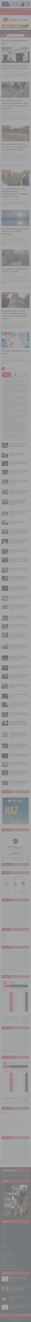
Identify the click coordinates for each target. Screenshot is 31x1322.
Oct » (7, 1133)
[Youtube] (5, 13)
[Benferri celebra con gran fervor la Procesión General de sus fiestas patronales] (5, 481)
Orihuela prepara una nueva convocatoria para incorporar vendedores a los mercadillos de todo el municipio (15, 435)
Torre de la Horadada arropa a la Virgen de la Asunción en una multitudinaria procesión (18, 445)
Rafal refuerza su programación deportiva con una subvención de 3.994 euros (18, 1279)
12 (19, 1121)
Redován (4, 1239)
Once (3, 943)
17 (11, 1124)
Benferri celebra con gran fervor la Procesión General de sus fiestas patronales (19, 482)
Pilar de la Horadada (7, 1255)
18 (15, 1124)
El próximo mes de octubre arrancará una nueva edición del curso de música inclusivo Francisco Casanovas (15, 411)
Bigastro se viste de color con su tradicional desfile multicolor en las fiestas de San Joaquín (19, 492)
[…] (7, 121)
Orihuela (4, 1225)
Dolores (4, 1244)
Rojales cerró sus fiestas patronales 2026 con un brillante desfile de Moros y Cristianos (19, 782)
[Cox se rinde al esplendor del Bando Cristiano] (5, 696)
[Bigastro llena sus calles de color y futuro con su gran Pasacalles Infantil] (5, 513)
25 (15, 1126)
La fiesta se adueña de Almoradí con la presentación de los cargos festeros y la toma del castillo (19, 578)
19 (19, 1124)
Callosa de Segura (6, 1252)
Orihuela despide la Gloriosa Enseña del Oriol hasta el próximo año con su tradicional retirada (19, 676)
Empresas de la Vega (7, 1266)
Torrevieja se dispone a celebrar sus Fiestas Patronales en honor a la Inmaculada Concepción (19, 1288)
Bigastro (4, 1233)
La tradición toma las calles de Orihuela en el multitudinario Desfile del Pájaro (19, 686)
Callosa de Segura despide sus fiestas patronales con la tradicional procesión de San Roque (19, 472)
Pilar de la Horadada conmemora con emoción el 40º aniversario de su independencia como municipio (19, 588)
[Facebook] (1, 13)
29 (3, 1129)
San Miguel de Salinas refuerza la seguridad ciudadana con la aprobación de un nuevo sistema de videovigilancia (15, 404)
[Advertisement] (15, 914)
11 (15, 1121)
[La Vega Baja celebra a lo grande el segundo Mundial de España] (5, 667)
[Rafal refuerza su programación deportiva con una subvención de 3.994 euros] (5, 1278)
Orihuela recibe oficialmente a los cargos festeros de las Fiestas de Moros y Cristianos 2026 (19, 746)
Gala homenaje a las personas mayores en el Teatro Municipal (15, 231)
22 (3, 1126)
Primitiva (4, 935)
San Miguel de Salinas (7, 1260)
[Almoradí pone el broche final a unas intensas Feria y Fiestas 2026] (5, 551)
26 (19, 1126)
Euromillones (5, 939)
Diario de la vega (15, 71)
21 (27, 1124)
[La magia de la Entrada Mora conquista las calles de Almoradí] (5, 569)
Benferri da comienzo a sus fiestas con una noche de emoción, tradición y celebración (19, 541)
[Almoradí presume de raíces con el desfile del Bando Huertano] (5, 598)
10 (11, 1121)
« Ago (3, 1133)
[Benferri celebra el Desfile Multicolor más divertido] (5, 455)
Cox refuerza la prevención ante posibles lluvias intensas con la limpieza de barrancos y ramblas (14, 417)
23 (7, 1126)
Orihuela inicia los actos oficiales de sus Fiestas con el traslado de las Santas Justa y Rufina (19, 704)
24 (11, 1126)
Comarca (4, 1263)
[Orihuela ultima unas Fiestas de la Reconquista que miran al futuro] (5, 764)
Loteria (3, 941)
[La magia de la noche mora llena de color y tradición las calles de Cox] (5, 755)
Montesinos (5, 1247)
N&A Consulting (15, 1320)
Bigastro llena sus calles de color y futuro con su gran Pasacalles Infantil (19, 513)
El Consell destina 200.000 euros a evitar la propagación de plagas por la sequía (15, 147)
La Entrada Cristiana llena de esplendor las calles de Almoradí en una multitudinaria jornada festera (19, 560)
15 (3, 1124)
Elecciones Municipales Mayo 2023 (10, 1268)
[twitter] (8, 13)
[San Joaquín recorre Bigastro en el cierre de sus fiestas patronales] (5, 463)
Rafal (3, 1242)
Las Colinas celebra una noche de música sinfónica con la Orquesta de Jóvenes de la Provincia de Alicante (15, 391)
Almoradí (4, 1231)
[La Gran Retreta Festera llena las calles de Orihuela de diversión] (5, 626)
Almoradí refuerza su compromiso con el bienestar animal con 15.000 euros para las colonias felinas (15, 398)
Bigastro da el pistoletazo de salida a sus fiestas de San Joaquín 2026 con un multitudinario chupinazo (19, 531)
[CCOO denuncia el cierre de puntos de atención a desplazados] (5, 1307)
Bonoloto (4, 933)
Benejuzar (4, 1258)
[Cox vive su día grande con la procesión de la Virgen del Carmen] (5, 714)
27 (23, 1126)
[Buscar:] (15, 35)
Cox (3, 1249)
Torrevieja (4, 1228)
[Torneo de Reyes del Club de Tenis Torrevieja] (5, 1298)
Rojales (3, 1236)
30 (7, 1129)
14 (27, 1121)
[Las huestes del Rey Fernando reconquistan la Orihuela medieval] (5, 618)
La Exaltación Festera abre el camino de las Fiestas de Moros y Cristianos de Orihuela (19, 772)
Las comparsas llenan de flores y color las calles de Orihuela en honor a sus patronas (19, 658)
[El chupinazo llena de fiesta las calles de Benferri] (5, 523)
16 (7, 1124)
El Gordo (4, 937)
